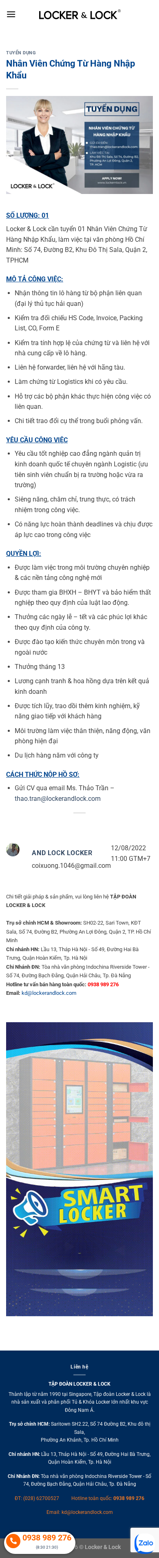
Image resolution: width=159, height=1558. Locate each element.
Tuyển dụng (21, 53)
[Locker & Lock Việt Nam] (80, 14)
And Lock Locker (62, 853)
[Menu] (11, 14)
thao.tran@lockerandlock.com (58, 798)
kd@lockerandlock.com (49, 993)
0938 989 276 (128, 1498)
